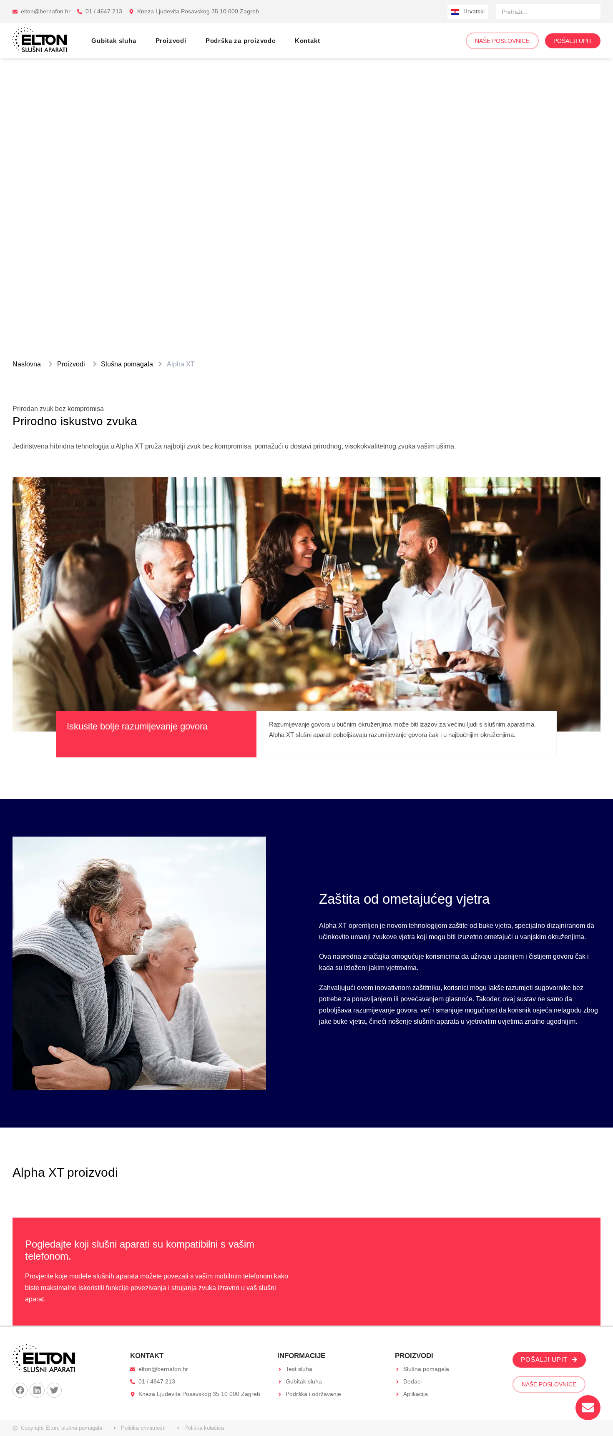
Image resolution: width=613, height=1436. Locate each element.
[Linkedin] (37, 1390)
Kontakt (307, 40)
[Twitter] (54, 1390)
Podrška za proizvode (241, 40)
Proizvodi (171, 40)
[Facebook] (20, 1390)
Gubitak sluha (113, 40)
